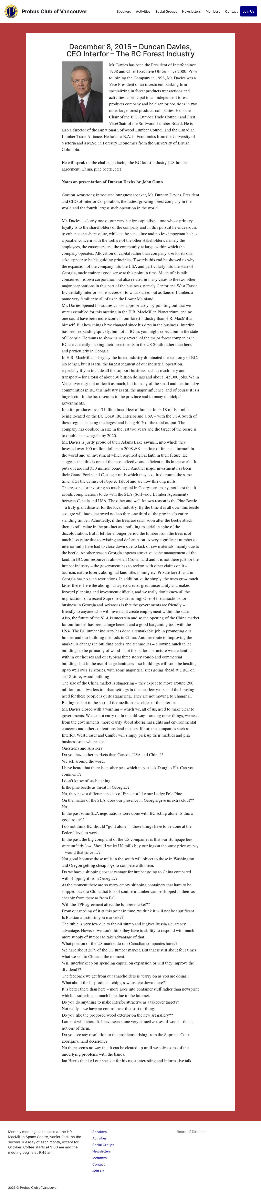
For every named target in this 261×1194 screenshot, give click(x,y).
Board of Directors (192, 1132)
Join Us (248, 11)
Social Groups (166, 11)
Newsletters (191, 11)
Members (213, 11)
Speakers (124, 11)
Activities (143, 11)
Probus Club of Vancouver (54, 11)
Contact (231, 11)
